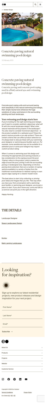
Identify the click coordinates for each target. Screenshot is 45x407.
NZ (12, 395)
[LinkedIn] (20, 379)
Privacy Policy (28, 392)
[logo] (4, 4)
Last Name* (7, 315)
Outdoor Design (8, 9)
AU (9, 395)
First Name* (7, 307)
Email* (5, 324)
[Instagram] (3, 379)
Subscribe (6, 332)
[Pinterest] (14, 379)
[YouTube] (26, 379)
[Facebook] (8, 379)
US (14, 395)
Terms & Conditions (7, 392)
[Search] (35, 4)
